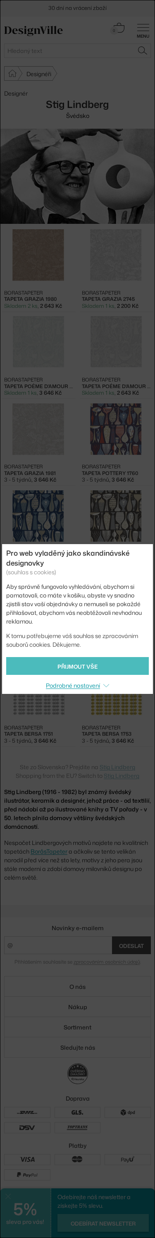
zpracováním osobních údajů (107, 961)
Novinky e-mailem (78, 928)
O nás (77, 987)
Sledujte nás (77, 1047)
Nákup (77, 1007)
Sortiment (77, 1027)
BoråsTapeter (49, 851)
